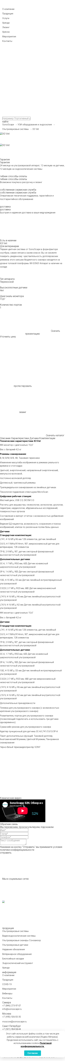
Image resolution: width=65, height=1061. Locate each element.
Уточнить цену (8, 336)
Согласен (33, 1053)
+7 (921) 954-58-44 (11, 1029)
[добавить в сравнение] (22, 349)
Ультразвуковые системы (15, 931)
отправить (5, 852)
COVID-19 (6, 984)
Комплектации (47, 438)
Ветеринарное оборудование (17, 954)
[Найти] (25, 55)
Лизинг (6, 27)
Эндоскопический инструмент (17, 963)
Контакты (7, 41)
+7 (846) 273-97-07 (11, 1005)
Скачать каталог (55, 435)
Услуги (5, 18)
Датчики (34, 438)
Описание (5, 438)
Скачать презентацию (42, 332)
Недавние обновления (13, 949)
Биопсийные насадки (13, 958)
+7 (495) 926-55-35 (11, 1017)
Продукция (7, 13)
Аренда (6, 23)
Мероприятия (9, 36)
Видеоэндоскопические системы (19, 936)
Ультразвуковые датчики (15, 945)
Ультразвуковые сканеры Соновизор (21, 940)
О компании (8, 9)
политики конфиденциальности (17, 849)
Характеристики (20, 438)
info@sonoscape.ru (12, 1009)
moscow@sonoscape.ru (14, 1021)
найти (5, 121)
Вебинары (7, 993)
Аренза (6, 32)
